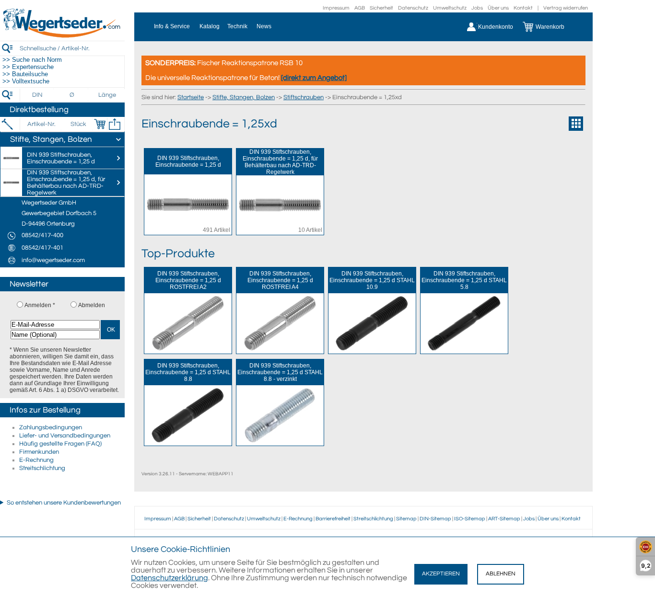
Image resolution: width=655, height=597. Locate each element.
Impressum (336, 8)
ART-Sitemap (504, 518)
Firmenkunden (39, 451)
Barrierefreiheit (333, 518)
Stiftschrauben (303, 97)
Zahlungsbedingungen (50, 427)
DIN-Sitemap (435, 518)
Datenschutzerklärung (169, 578)
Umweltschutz (450, 8)
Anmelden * (39, 305)
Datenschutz (413, 8)
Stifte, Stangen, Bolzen (243, 97)
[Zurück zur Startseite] (62, 36)
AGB (359, 8)
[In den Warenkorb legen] (99, 124)
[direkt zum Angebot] (314, 77)
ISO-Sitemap (469, 518)
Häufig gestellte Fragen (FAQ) (60, 443)
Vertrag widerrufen (565, 8)
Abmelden (91, 305)
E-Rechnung (36, 460)
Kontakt (523, 8)
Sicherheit (381, 8)
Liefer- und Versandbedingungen (64, 435)
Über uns (498, 8)
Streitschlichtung (42, 468)
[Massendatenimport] (114, 124)
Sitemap (406, 518)
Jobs (477, 8)
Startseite (190, 97)
